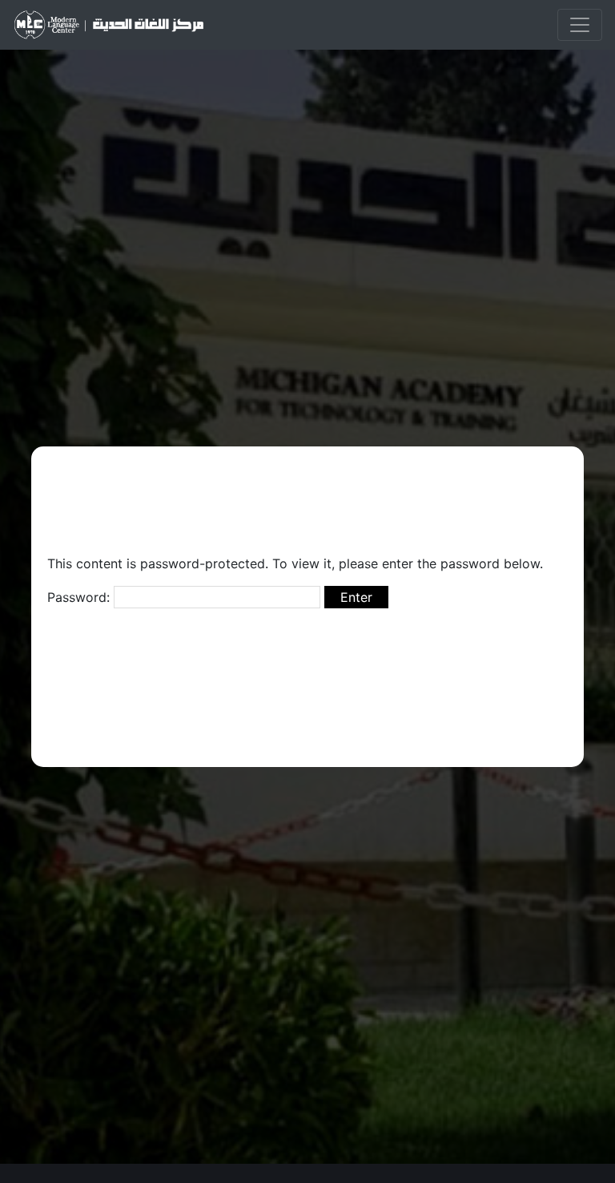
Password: (80, 597)
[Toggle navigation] (579, 25)
